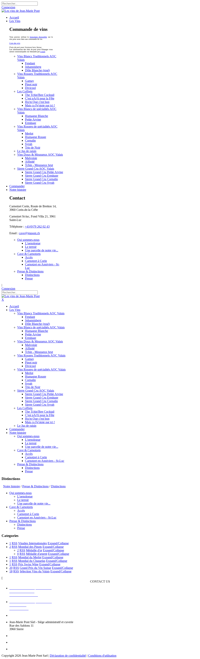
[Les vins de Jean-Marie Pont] (21, 10)
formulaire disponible (38, 37)
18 (10, 571)
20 (10, 567)
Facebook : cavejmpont (23, 642)
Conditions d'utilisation (102, 655)
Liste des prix (14, 43)
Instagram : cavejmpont (23, 649)
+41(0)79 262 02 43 (37, 226)
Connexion (8, 7)
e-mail (42, 52)
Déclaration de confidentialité (68, 655)
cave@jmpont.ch (29, 233)
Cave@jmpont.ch (20, 635)
